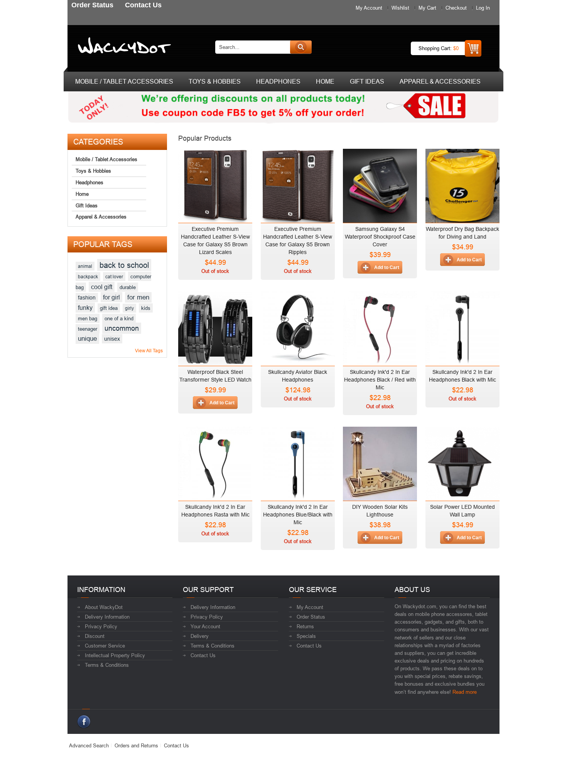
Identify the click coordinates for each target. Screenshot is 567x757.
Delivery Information (107, 617)
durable (128, 287)
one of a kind (119, 318)
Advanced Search (89, 745)
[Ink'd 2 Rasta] (215, 462)
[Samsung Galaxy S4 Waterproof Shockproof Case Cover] (380, 184)
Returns (305, 626)
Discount (95, 636)
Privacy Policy (101, 626)
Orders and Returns (136, 745)
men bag (87, 318)
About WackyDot (104, 607)
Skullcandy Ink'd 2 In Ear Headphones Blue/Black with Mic (297, 514)
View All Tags (149, 350)
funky (85, 307)
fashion (87, 297)
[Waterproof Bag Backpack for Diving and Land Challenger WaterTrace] (462, 184)
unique (87, 338)
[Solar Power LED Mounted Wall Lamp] (462, 462)
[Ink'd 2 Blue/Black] (298, 462)
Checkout (456, 8)
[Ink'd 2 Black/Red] (380, 326)
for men (138, 297)
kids (145, 308)
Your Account (205, 626)
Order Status (311, 617)
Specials (306, 636)
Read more (464, 692)
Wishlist (400, 8)
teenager (87, 329)
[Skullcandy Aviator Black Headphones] (298, 326)
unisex (112, 339)
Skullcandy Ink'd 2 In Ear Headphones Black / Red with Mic (380, 379)
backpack (88, 276)
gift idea (109, 308)
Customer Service (105, 646)
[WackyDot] (122, 47)
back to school (124, 265)
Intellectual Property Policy (115, 655)
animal (85, 266)
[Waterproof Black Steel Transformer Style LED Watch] (215, 326)
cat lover (114, 276)
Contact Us (203, 655)
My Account (369, 8)
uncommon (122, 328)
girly (129, 308)
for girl (111, 297)
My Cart (427, 8)
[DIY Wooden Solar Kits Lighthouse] (380, 462)
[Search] (301, 47)
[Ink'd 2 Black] (462, 326)
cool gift (101, 286)
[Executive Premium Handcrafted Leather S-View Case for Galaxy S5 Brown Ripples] (298, 184)
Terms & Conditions (107, 665)
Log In (483, 8)
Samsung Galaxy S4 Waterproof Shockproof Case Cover (380, 236)
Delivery (200, 636)
